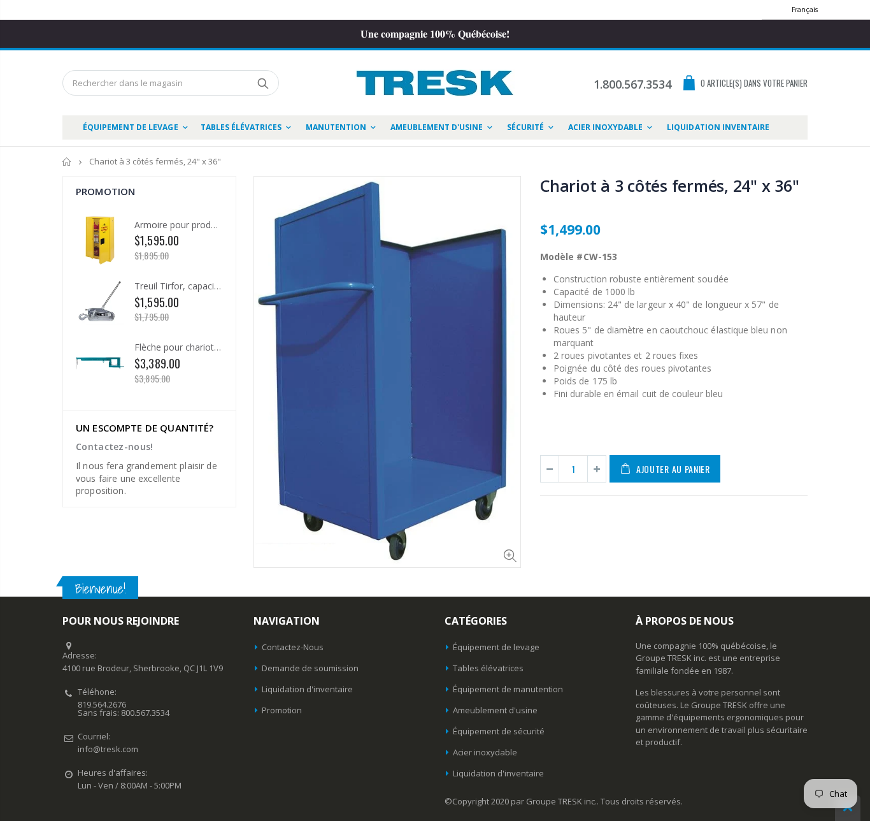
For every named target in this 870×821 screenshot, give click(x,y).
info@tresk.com (108, 749)
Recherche (262, 83)
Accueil (67, 161)
